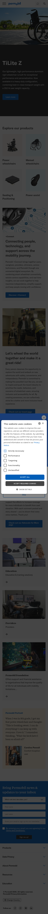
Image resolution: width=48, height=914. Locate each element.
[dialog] (24, 457)
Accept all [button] (25, 477)
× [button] (43, 423)
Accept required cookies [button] (25, 483)
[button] (24, 489)
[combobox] (39, 423)
